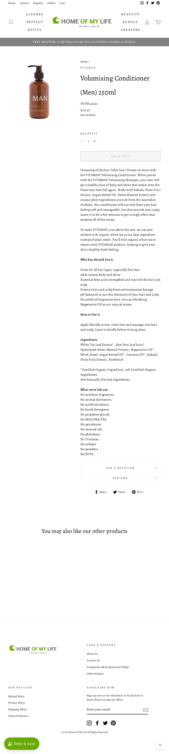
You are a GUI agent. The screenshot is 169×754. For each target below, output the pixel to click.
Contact (24, 3)
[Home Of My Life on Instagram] (89, 723)
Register (38, 3)
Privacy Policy (16, 703)
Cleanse (34, 14)
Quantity (89, 133)
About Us (92, 654)
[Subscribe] (145, 709)
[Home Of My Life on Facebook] (97, 723)
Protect (34, 22)
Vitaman (88, 67)
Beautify (130, 14)
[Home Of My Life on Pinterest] (113, 723)
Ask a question (120, 468)
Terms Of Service (18, 716)
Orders (51, 3)
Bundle (130, 22)
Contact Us (93, 660)
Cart (62, 3)
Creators (130, 30)
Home (12, 3)
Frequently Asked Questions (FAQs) (108, 667)
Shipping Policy (17, 709)
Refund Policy (16, 696)
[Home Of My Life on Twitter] (105, 723)
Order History (95, 674)
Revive (35, 30)
